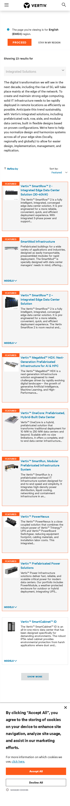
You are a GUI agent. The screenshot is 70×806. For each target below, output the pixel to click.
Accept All (36, 771)
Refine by (12, 168)
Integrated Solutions (21, 71)
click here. (18, 761)
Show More (35, 676)
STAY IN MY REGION (49, 42)
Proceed (19, 42)
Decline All (36, 782)
